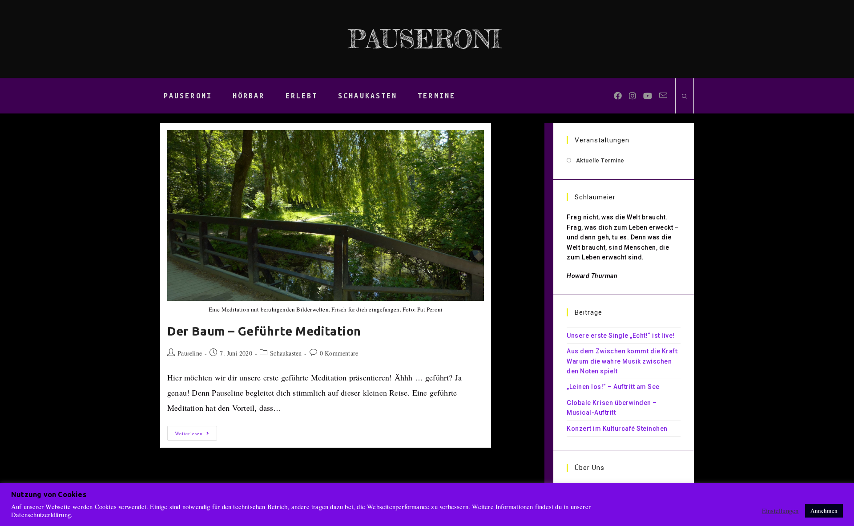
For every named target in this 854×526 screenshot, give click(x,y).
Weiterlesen (196, 435)
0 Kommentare (339, 353)
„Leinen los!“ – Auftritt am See (613, 386)
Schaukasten (286, 353)
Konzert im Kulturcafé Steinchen (617, 428)
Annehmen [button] (824, 510)
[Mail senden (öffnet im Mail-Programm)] (663, 95)
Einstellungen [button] (780, 511)
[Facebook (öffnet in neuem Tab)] (617, 96)
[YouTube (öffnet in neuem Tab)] (648, 96)
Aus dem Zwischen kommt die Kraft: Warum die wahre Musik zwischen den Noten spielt (623, 361)
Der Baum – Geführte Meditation (264, 331)
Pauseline (189, 353)
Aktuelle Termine (600, 160)
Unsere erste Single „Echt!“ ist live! (621, 335)
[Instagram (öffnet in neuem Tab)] (632, 96)
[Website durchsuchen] (684, 97)
